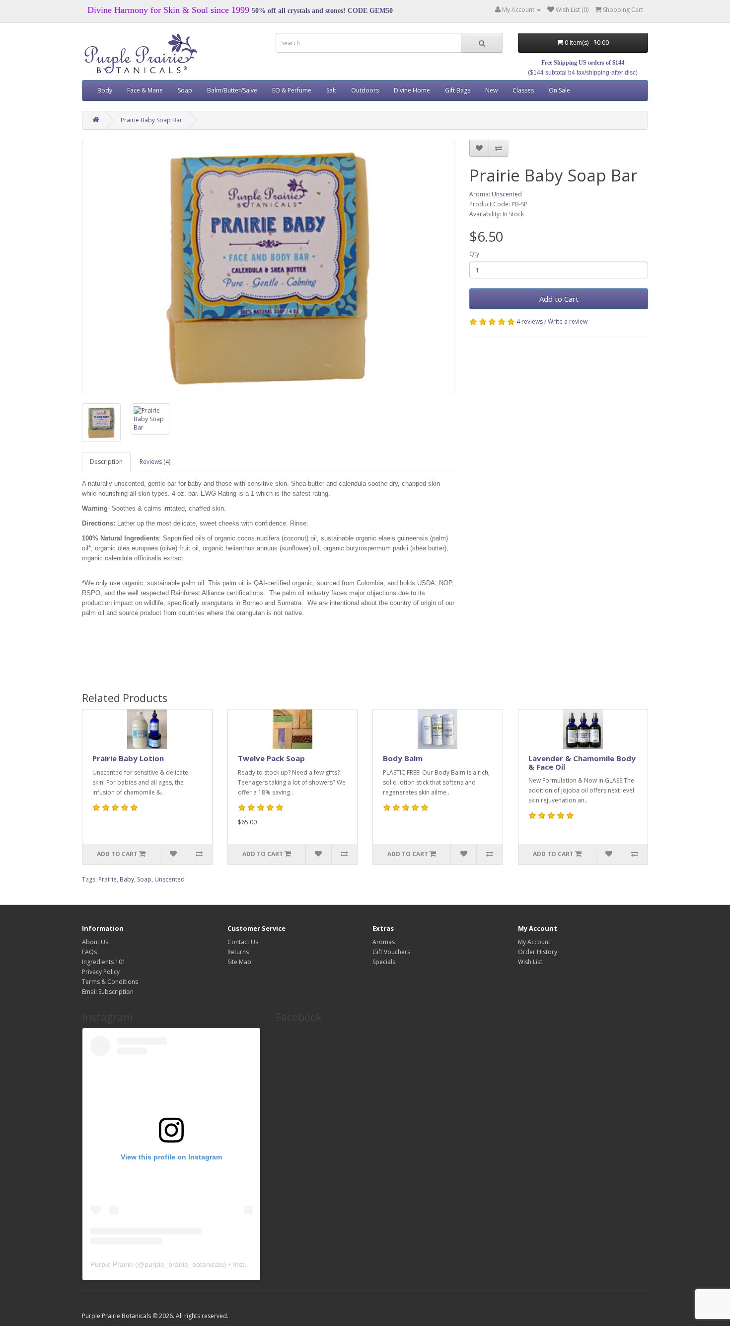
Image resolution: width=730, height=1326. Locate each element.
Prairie (107, 879)
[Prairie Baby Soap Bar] (268, 266)
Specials (383, 962)
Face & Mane (145, 90)
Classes (523, 90)
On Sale (559, 90)
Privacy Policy (101, 972)
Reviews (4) (155, 461)
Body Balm (403, 758)
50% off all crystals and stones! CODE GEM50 (322, 10)
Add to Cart (559, 299)
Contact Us (242, 942)
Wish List (530, 962)
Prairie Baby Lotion (128, 758)
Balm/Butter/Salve (232, 90)
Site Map (239, 962)
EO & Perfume (291, 90)
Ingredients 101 (104, 962)
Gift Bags (457, 90)
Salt (331, 90)
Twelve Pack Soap (271, 758)
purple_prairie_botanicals (184, 1264)
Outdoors (365, 90)
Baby (127, 879)
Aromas (383, 942)
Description (106, 461)
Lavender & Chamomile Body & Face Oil (582, 762)
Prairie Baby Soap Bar (151, 120)
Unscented (507, 194)
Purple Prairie (111, 1264)
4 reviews (529, 321)
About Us (95, 942)
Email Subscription (108, 991)
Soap (185, 90)
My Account (534, 942)
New (491, 90)
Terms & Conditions (110, 981)
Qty (474, 254)
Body (104, 90)
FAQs (89, 952)
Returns (238, 952)
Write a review (567, 321)
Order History (537, 952)
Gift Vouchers (391, 952)
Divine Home (412, 90)
